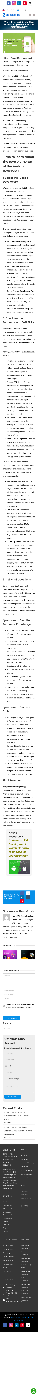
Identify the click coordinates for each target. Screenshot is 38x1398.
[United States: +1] (6, 1066)
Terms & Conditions (27, 1317)
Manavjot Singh (26, 911)
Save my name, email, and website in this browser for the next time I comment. (20, 1005)
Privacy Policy (15, 1317)
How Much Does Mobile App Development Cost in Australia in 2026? (17, 1115)
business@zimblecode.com (28, 10)
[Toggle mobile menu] (34, 15)
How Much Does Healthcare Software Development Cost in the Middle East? (18, 1130)
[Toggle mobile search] (30, 15)
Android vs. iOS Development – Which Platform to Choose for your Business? (19, 848)
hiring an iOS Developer (21, 61)
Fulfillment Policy (19, 1320)
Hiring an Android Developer (15, 58)
